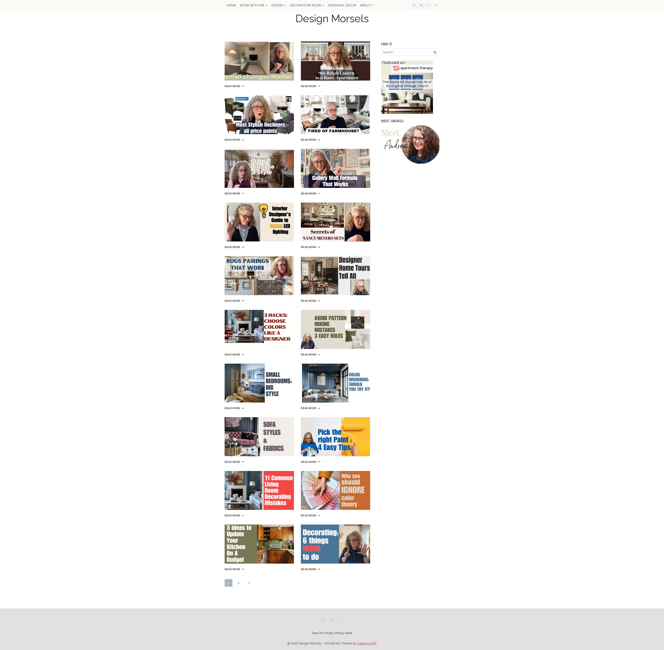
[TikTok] (428, 5)
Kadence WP (367, 643)
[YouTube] (421, 5)
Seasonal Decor (342, 5)
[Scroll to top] (655, 644)
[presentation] (259, 61)
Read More (234, 86)
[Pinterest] (414, 5)
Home (231, 5)
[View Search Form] (436, 5)
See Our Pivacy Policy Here (332, 633)
